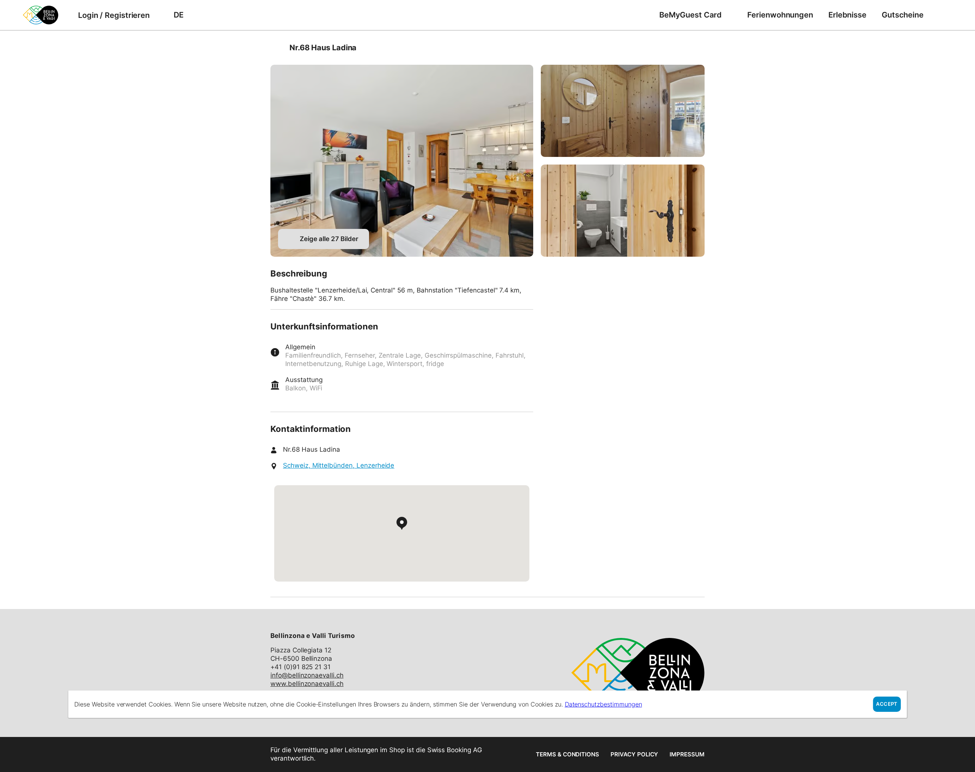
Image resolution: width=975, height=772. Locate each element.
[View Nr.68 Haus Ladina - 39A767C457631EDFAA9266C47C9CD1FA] (401, 161)
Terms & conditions (567, 754)
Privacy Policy (634, 754)
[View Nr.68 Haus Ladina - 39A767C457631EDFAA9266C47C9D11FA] (623, 211)
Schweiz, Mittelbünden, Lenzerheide (338, 465)
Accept (886, 704)
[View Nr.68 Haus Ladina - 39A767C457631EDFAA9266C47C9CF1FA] (623, 111)
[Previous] (277, 47)
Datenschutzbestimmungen (603, 704)
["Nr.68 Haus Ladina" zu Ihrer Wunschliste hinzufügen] (697, 47)
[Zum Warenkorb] (942, 15)
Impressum (687, 754)
